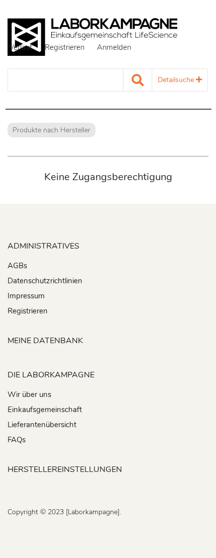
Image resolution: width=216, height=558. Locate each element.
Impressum (26, 296)
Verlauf (20, 47)
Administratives (43, 246)
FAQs (17, 440)
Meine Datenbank (45, 340)
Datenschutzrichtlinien (45, 281)
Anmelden (114, 47)
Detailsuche (177, 80)
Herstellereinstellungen (65, 469)
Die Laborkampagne (51, 374)
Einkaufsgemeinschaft (45, 410)
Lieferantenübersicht (42, 425)
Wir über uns (29, 394)
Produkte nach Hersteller (51, 130)
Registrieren (64, 47)
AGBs (17, 266)
